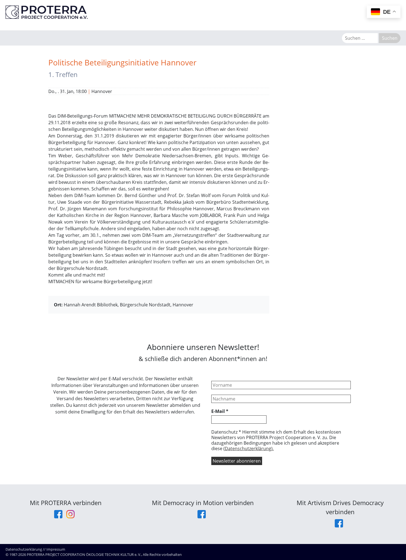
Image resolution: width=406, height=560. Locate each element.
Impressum (55, 549)
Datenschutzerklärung (24, 549)
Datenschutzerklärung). (249, 448)
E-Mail (219, 411)
